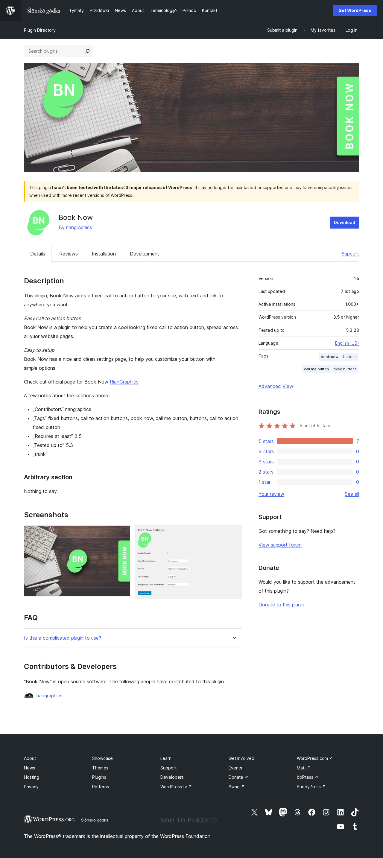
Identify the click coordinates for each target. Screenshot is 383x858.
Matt (304, 767)
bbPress (307, 777)
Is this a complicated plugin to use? (62, 638)
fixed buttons (345, 369)
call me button (316, 369)
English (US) (347, 343)
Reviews (68, 254)
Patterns (100, 786)
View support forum (280, 545)
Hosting (31, 777)
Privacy (31, 786)
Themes (100, 767)
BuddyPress (311, 786)
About (30, 758)
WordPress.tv (176, 786)
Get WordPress (354, 10)
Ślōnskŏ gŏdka (95, 820)
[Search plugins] (87, 51)
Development (144, 254)
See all (352, 494)
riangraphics (79, 227)
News (29, 767)
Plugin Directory (40, 30)
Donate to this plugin (281, 605)
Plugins (99, 777)
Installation (104, 254)
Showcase (102, 758)
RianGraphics (124, 382)
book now (329, 357)
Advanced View (276, 386)
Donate (238, 777)
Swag (237, 786)
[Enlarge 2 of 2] (234, 533)
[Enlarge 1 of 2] (122, 533)
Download (344, 222)
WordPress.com (315, 758)
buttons (350, 357)
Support (350, 254)
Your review (271, 494)
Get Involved (241, 758)
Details (37, 254)
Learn (165, 758)
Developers (172, 777)
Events (235, 767)
